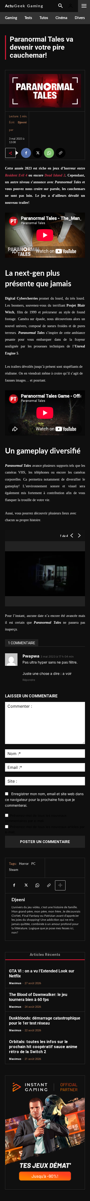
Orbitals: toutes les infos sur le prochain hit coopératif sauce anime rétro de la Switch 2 (43, 1046)
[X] (37, 153)
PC (33, 864)
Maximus (15, 983)
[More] (60, 885)
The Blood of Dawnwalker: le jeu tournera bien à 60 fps (38, 997)
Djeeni (22, 122)
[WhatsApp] (49, 153)
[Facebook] (26, 153)
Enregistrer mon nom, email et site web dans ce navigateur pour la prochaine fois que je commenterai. (44, 799)
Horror (24, 864)
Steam (13, 870)
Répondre (28, 680)
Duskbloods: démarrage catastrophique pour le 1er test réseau (44, 1021)
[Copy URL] (61, 153)
